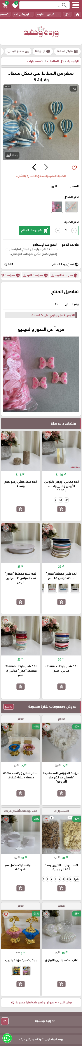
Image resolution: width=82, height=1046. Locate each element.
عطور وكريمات (23, 14)
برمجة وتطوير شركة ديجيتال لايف (41, 1039)
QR (8, 264)
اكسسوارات (35, 61)
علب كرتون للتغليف (48, 14)
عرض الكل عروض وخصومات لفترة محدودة (41, 1002)
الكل (67, 14)
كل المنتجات (55, 61)
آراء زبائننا (42, 51)
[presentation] (46, 168)
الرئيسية (73, 61)
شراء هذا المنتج (34, 230)
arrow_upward (4, 1021)
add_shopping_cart (61, 509)
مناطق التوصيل (18, 51)
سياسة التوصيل (64, 275)
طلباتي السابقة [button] (67, 51)
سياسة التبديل (35, 275)
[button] (14, 5)
